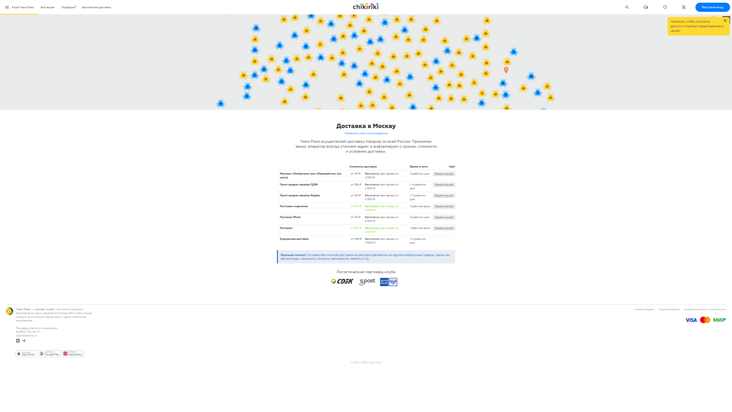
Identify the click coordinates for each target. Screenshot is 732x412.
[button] (506, 70)
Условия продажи (644, 309)
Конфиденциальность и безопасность (705, 309)
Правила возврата (669, 309)
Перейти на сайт (444, 173)
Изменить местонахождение (366, 133)
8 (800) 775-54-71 (27, 331)
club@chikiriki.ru (26, 335)
